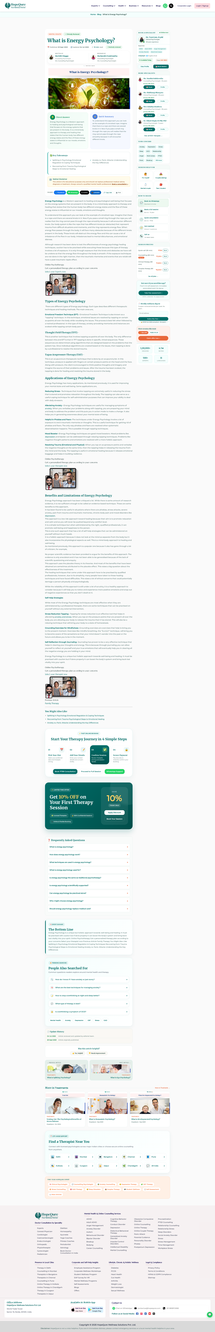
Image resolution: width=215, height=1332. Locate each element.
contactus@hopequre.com (149, 1308)
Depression (79, 1020)
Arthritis (114, 1281)
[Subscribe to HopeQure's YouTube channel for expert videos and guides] (149, 1313)
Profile (163, 87)
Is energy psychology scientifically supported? (69, 885)
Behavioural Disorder (95, 1235)
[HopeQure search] (171, 5)
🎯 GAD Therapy (76, 1189)
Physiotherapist (43, 1248)
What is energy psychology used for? (65, 870)
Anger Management (94, 1225)
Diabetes (115, 1268)
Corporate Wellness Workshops (87, 1271)
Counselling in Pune (45, 1281)
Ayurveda (64, 1235)
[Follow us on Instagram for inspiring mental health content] (141, 1313)
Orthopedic (42, 1244)
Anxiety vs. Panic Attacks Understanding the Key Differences (72, 723)
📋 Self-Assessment (151, 1189)
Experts (94, 6)
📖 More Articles (55, 1194)
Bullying (89, 1245)
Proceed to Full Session (91, 771)
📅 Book (149, 87)
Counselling (108, 6)
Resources (146, 6)
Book (165, 250)
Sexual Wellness (118, 1291)
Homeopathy (65, 1231)
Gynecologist (42, 1251)
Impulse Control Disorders (117, 1243)
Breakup (149, 160)
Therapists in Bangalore (47, 1274)
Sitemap (151, 1278)
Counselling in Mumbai (47, 1271)
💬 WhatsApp (73, 192)
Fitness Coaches (67, 1241)
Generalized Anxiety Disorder (118, 1237)
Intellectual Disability (119, 1247)
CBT (89, 1020)
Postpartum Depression (144, 1247)
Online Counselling (142, 1224)
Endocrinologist (44, 1241)
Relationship (157, 151)
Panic (141, 160)
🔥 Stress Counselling (57, 1189)
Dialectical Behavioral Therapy (119, 1232)
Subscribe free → (153, 319)
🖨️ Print (118, 192)
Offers (76, 1291)
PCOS (113, 1271)
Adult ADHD (91, 1222)
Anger (142, 156)
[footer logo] (58, 1216)
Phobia (137, 1244)
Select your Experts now (55, 272)
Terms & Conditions (156, 1271)
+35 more (158, 160)
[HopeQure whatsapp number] (165, 5)
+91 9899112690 (172, 1308)
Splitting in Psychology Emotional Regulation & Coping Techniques (75, 715)
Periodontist (65, 1244)
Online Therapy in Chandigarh (49, 1287)
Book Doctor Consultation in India (69, 1252)
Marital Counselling (118, 1250)
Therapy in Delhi (44, 1268)
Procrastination (164, 1219)
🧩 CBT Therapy (147, 1184)
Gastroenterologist (45, 1238)
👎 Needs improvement (97, 1053)
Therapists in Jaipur (45, 1294)
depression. (50, 516)
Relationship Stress (166, 1229)
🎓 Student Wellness (132, 1189)
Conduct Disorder (117, 1224)
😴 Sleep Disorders (94, 1189)
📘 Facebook (59, 192)
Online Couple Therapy (143, 1231)
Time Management (166, 1245)
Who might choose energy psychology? (66, 901)
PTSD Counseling (165, 1222)
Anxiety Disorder (93, 1229)
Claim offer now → (153, 338)
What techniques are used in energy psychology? (70, 862)
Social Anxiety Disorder (167, 1235)
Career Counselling (94, 1248)
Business (133, 6)
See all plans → (153, 276)
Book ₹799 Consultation (65, 771)
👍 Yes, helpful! (77, 1053)
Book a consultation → (120, 184)
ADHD (89, 1219)
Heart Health (116, 1274)
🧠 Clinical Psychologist (58, 1184)
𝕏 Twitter (84, 192)
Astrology (64, 1248)
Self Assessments (81, 1284)
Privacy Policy (154, 1268)
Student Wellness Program (85, 1274)
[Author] (51, 57)
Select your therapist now (56, 466)
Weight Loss (116, 1284)
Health (121, 6)
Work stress (151, 156)
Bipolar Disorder (93, 1238)
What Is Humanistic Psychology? (102, 1119)
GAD (105, 1020)
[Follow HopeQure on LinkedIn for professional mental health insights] (145, 1313)
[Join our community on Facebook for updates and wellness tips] (137, 1313)
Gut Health (115, 1278)
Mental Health (55, 34)
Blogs (158, 6)
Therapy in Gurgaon (45, 1291)
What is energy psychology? (61, 847)
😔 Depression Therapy (128, 1184)
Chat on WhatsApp (124, 1308)
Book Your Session (114, 819)
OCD (148, 151)
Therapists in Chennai (46, 1278)
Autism (89, 1232)
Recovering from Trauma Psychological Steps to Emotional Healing (75, 719)
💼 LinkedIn (95, 192)
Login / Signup (202, 6)
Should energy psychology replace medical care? (70, 909)
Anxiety (68, 1020)
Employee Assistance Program (87, 1268)
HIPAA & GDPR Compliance (159, 1274)
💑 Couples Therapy (112, 1189)
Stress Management (166, 1242)
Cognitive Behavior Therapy (118, 1220)
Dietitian (63, 1228)
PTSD (160, 156)
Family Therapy (52, 703)
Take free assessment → (153, 293)
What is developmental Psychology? (145, 1119)
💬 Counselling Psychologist (82, 1184)
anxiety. (48, 408)
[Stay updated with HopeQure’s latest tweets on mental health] (154, 1313)
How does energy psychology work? (64, 855)
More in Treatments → (162, 1088)
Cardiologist (42, 1235)
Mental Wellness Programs (85, 1281)
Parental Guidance (142, 1237)
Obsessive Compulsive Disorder (143, 1220)
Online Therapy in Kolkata (48, 1284)
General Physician (44, 1231)
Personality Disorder (142, 1241)
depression (50, 437)
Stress (97, 1020)
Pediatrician (42, 1254)
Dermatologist (117, 1287)
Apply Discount (114, 812)
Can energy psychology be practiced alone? (67, 893)
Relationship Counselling (168, 1225)
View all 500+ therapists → (153, 136)
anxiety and (60, 617)
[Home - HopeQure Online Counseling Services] (15, 5)
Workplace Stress (165, 1248)
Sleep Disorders (164, 1232)
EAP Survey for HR (82, 1278)
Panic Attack (139, 1234)
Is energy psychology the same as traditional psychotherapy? (75, 878)
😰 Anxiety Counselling (106, 1184)
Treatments (50, 1116)
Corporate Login (184, 6)
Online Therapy (140, 1228)
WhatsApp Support (114, 771)
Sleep (141, 151)
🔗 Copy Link (107, 192)
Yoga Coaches (66, 1238)
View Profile (145, 66)
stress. (69, 617)
